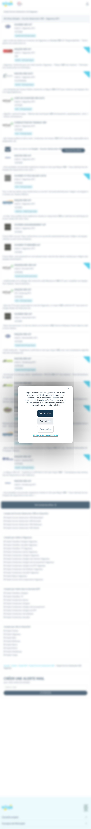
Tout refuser (45, 421)
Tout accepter (45, 413)
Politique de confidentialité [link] (45, 435)
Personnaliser (45, 429)
